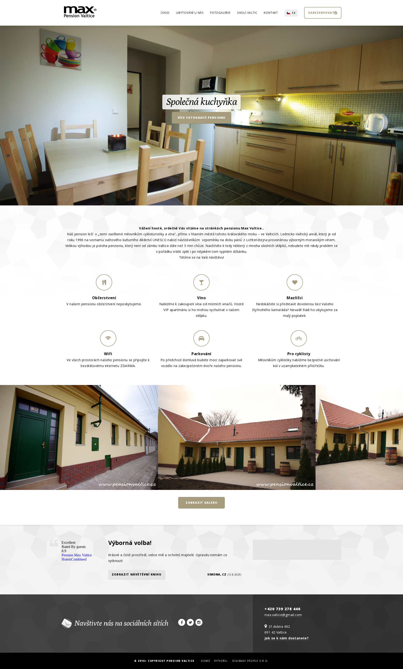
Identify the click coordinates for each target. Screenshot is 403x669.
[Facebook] (181, 622)
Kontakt (271, 13)
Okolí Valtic (247, 13)
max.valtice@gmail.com (283, 615)
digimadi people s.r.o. (250, 660)
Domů (205, 660)
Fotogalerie (220, 13)
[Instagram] (198, 622)
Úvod (165, 13)
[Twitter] (190, 622)
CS (293, 12)
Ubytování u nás (190, 13)
